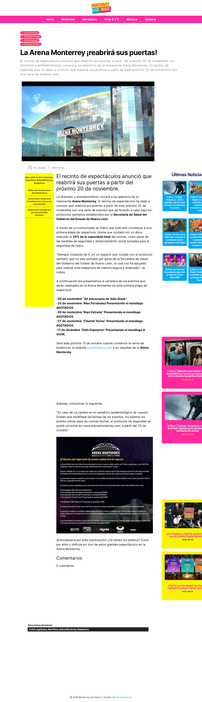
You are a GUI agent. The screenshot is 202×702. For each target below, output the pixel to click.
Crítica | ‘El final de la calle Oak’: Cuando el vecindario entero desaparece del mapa (174, 238)
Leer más (70, 74)
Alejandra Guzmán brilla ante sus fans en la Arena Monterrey (39, 212)
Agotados (48, 177)
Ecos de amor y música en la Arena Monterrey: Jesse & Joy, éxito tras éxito (39, 201)
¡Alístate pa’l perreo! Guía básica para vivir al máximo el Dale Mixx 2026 (174, 273)
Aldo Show (30, 180)
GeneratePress (124, 697)
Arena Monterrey (45, 180)
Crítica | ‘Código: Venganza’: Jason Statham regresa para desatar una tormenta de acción (174, 202)
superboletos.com (99, 347)
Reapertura (39, 183)
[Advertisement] (39, 262)
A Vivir (39, 177)
